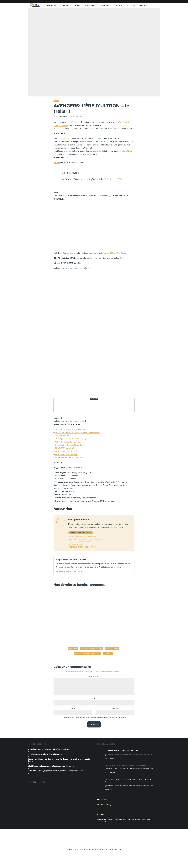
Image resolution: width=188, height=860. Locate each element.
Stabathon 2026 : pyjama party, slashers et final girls (96, 405)
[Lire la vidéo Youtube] (94, 227)
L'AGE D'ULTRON (112, 648)
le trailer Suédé (62, 435)
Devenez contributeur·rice (117, 819)
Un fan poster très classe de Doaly (70, 439)
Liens (137, 822)
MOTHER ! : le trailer (76, 544)
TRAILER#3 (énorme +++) (66, 454)
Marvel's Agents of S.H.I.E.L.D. (87, 653)
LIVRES (119, 5)
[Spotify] (155, 1)
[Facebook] (132, 1)
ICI (122, 258)
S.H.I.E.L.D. (108, 653)
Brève (56, 101)
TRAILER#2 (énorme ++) (66, 451)
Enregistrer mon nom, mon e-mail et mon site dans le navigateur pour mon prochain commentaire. (95, 717)
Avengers (73, 648)
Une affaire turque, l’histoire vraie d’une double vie (49, 749)
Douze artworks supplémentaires (70, 445)
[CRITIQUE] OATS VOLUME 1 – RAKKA (82, 547)
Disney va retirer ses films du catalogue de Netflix (86, 539)
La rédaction (101, 819)
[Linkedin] (145, 1)
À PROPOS (144, 5)
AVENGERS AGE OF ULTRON (92, 648)
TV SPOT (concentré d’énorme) (69, 457)
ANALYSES (105, 5)
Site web (115, 708)
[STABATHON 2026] (61, 405)
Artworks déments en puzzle (68, 442)
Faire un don (129, 822)
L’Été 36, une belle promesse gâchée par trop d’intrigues (51, 766)
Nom (94, 698)
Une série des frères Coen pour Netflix (82, 537)
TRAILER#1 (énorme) (64, 448)
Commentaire (94, 676)
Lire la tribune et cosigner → (69, 571)
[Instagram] (139, 1)
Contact (144, 822)
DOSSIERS (131, 5)
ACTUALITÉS (51, 5)
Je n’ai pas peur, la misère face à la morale (45, 754)
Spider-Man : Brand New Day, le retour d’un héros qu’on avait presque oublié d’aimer (59, 760)
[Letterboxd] (152, 1)
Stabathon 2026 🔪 (104, 805)
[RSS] (158, 1)
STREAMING (89, 5)
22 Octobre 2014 (113, 179)
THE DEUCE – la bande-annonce (80, 542)
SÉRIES (77, 5)
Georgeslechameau (61, 116)
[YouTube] (142, 1)
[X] (136, 1)
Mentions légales (134, 819)
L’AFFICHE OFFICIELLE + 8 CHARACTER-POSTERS (77, 432)
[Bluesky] (149, 1)
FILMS (65, 5)
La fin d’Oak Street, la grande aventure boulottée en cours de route (55, 771)
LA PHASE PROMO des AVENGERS (70, 429)
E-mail (73, 708)
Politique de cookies (116, 822)
